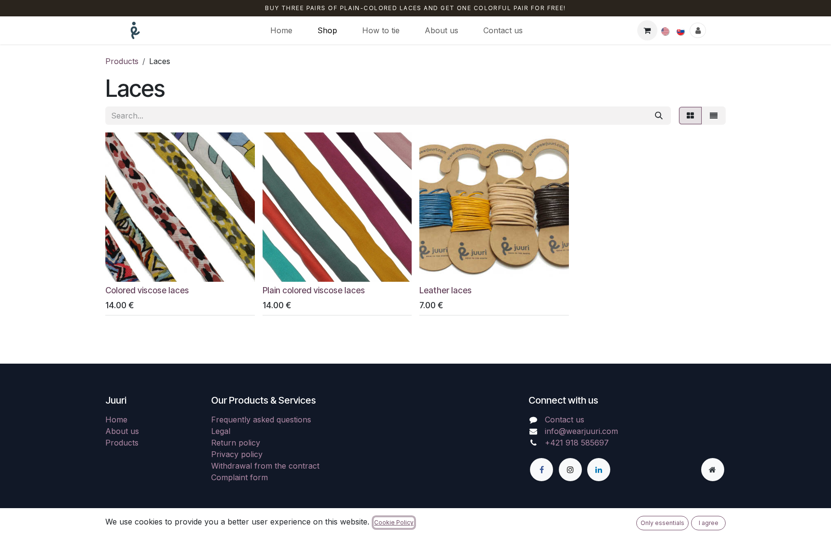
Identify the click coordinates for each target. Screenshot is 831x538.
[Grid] (690, 115)
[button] (120, 269)
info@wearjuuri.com (581, 431)
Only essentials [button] (662, 522)
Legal (220, 431)
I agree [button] (708, 522)
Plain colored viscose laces (314, 290)
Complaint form (239, 477)
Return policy (235, 442)
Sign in (698, 30)
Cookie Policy (394, 522)
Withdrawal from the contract (265, 466)
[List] (714, 115)
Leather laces (445, 290)
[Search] (659, 115)
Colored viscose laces (147, 290)
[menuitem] (281, 30)
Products (121, 61)
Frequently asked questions (261, 419)
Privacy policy (237, 454)
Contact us (564, 419)
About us (122, 431)
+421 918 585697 (577, 442)
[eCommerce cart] (647, 30)
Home (116, 419)
